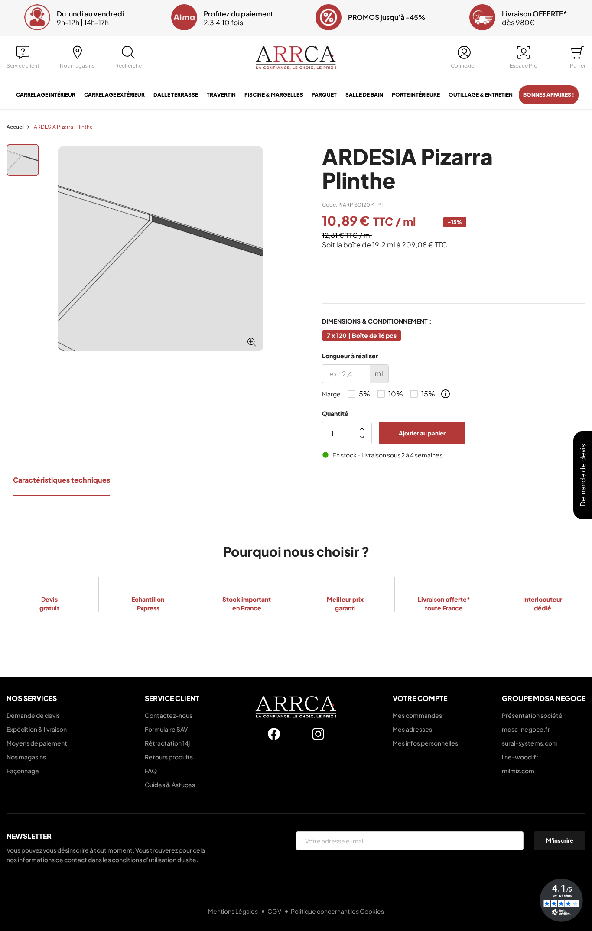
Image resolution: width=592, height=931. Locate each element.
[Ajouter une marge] (445, 394)
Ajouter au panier (422, 433)
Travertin (221, 94)
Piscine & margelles (273, 94)
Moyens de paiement (37, 743)
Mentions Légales (233, 911)
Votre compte (420, 698)
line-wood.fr (520, 757)
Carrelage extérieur (114, 94)
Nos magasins (26, 757)
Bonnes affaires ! (548, 94)
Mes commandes (417, 715)
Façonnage (23, 771)
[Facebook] (274, 734)
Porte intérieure (416, 94)
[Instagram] (318, 734)
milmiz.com (518, 771)
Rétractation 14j (167, 743)
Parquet (324, 94)
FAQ (151, 771)
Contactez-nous (168, 715)
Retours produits (169, 757)
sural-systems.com (530, 743)
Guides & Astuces (170, 784)
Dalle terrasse (175, 94)
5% (364, 393)
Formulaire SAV (166, 729)
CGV (274, 911)
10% (395, 393)
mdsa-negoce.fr (526, 729)
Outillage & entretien (481, 94)
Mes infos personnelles (425, 743)
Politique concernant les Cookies (337, 911)
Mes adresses (412, 729)
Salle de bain (364, 94)
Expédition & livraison (37, 729)
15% (428, 393)
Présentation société (532, 715)
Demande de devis (33, 715)
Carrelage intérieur (45, 94)
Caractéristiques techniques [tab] (61, 480)
